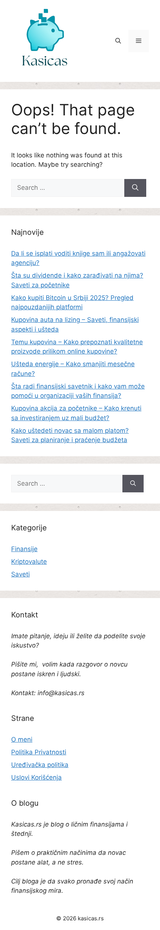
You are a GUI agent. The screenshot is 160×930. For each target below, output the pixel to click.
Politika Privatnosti (38, 752)
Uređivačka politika (39, 764)
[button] (118, 41)
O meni (21, 739)
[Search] (135, 188)
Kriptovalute (29, 561)
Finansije (24, 549)
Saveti (20, 574)
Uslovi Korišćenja (36, 777)
